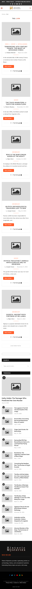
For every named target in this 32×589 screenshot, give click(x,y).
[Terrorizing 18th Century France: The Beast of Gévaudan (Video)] (16, 31)
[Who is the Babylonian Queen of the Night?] (16, 139)
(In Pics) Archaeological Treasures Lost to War (16, 207)
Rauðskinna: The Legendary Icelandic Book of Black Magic (22, 454)
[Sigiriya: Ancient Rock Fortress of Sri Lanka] (16, 299)
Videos (7, 44)
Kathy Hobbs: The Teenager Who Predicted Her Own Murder (14, 399)
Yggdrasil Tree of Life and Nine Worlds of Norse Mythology (21, 508)
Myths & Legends (22, 44)
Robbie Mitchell (11, 52)
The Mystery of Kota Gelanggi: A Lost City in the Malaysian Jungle (22, 497)
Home (3, 14)
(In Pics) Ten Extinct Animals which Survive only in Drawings (16, 262)
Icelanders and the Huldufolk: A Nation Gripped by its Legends (21, 519)
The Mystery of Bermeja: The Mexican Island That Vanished (21, 486)
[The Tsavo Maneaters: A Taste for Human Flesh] (16, 87)
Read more (8, 66)
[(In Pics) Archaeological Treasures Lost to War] (16, 191)
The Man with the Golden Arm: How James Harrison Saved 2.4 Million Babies (21, 476)
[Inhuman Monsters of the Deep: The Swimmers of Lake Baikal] (7, 530)
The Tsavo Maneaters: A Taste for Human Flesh (16, 103)
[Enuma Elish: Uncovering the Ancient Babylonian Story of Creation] (7, 421)
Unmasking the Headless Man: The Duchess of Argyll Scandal (22, 465)
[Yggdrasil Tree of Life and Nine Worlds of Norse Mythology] (7, 509)
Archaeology (16, 152)
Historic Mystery (9, 107)
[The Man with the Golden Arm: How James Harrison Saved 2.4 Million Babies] (7, 477)
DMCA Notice (23, 582)
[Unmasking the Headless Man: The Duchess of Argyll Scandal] (7, 466)
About (3, 1)
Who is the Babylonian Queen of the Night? (16, 155)
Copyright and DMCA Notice (22, 1)
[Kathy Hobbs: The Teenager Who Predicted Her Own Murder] (16, 386)
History (13, 44)
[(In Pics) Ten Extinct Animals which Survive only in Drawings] (16, 245)
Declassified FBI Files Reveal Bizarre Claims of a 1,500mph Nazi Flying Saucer (21, 443)
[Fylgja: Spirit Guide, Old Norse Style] (7, 432)
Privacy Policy (10, 1)
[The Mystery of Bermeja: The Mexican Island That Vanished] (7, 487)
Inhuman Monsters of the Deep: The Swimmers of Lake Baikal (21, 529)
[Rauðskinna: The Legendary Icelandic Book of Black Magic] (7, 455)
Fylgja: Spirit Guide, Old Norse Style (21, 430)
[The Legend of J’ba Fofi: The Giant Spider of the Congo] (7, 410)
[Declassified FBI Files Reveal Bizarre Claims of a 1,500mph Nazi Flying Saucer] (7, 443)
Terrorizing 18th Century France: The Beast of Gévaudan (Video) (16, 48)
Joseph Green (12, 211)
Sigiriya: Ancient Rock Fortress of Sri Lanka (16, 315)
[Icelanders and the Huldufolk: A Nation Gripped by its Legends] (7, 520)
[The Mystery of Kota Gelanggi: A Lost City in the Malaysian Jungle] (7, 498)
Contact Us (16, 582)
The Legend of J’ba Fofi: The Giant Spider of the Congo (21, 409)
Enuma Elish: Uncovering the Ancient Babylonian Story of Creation (21, 420)
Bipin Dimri (10, 159)
